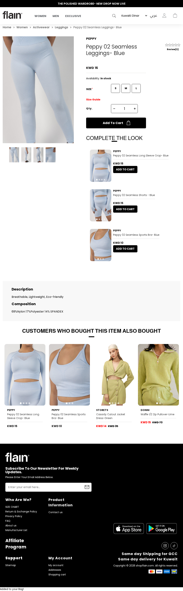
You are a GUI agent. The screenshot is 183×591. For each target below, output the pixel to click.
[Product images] (100, 166)
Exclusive (73, 16)
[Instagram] (165, 545)
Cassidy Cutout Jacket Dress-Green (110, 416)
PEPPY (91, 38)
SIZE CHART (12, 507)
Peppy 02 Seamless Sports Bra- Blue (136, 235)
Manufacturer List (16, 530)
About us (10, 525)
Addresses (54, 570)
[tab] (97, 179)
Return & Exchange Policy (21, 511)
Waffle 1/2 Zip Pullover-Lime (157, 414)
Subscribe (87, 487)
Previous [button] (4, 4)
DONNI (145, 410)
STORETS (102, 410)
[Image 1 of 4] (100, 166)
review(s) (173, 49)
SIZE (89, 89)
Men (56, 16)
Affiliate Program (15, 543)
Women (40, 16)
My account (55, 565)
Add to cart (113, 123)
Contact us (55, 512)
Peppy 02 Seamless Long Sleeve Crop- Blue (141, 155)
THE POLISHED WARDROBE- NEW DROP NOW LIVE (91, 4)
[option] (91, 4)
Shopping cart (175, 15)
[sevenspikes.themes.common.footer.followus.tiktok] (174, 545)
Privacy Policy (13, 516)
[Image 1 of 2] (158, 375)
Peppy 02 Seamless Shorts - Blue (134, 195)
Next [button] (178, 4)
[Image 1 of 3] (100, 245)
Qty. (89, 108)
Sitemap (10, 565)
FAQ (7, 521)
